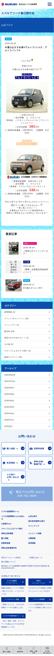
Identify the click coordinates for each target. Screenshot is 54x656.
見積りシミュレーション (38, 582)
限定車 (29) (9, 331)
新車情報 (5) (9, 312)
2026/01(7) (9, 420)
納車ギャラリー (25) (13, 357)
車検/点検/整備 (7, 533)
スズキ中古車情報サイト (12, 616)
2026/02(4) (9, 413)
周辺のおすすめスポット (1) (16, 338)
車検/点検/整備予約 (9, 548)
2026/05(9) (9, 394)
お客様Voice (6, 524)
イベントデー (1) (11, 325)
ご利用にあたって (35, 558)
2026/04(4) (9, 401)
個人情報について (8, 562)
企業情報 (31, 538)
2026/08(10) (9, 375)
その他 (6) (8, 344)
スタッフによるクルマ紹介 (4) (17, 351)
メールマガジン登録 (11, 599)
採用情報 (31, 543)
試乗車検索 (5, 543)
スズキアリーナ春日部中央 (17, 13)
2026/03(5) (9, 407)
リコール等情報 (39, 599)
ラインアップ (33, 526)
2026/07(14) (9, 381)
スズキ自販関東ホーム (10, 511)
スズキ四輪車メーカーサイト (12, 582)
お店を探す (32, 516)
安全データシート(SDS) (10, 558)
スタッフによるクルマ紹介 (12, 529)
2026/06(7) (9, 388)
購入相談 (4, 538)
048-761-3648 (27, 495)
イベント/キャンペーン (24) (16, 318)
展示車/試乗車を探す (36, 521)
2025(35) (8, 426)
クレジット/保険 (34, 533)
